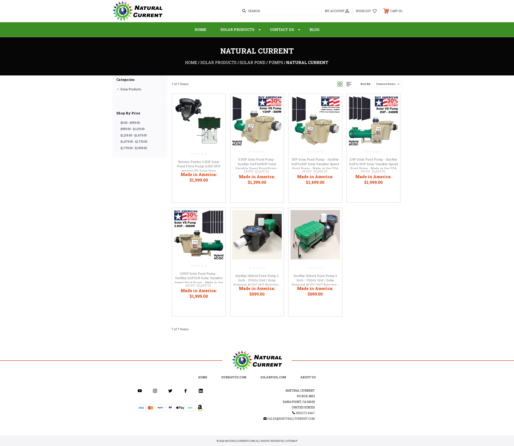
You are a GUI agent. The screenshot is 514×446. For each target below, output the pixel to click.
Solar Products (237, 29)
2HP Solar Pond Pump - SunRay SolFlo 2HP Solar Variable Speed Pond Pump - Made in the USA (373, 163)
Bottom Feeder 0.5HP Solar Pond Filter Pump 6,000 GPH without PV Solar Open (198, 166)
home (202, 377)
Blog (314, 29)
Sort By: (365, 84)
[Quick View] (217, 102)
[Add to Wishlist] (217, 112)
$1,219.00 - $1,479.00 (133, 135)
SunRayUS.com (233, 377)
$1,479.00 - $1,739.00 (133, 141)
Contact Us (282, 29)
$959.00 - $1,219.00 (132, 129)
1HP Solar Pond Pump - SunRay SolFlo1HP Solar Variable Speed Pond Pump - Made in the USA (315, 163)
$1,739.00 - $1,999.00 (133, 148)
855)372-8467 (305, 413)
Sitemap (291, 440)
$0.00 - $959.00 (130, 123)
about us (308, 377)
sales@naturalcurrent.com (291, 419)
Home (200, 29)
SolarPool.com (273, 377)
